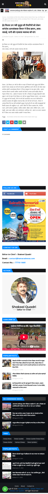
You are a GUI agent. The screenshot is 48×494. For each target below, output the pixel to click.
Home (4, 17)
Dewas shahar (7, 442)
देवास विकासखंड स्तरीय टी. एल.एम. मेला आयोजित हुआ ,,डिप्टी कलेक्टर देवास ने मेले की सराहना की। (29, 474)
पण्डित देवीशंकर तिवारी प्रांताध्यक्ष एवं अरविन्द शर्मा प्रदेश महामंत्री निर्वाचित (29, 375)
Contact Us (30, 486)
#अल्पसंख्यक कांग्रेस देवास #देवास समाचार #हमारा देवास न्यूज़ (22, 17)
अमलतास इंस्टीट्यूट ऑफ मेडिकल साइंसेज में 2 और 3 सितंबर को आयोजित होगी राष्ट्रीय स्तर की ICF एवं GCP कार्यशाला (29, 405)
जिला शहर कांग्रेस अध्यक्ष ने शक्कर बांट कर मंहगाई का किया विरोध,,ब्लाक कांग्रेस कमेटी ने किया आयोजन (28, 414)
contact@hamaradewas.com (22, 258)
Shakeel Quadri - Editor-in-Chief (14, 37)
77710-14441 (20, 262)
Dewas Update (19, 439)
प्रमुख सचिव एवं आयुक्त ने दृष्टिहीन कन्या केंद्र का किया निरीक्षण (29, 423)
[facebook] (12, 194)
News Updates (32, 442)
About (23, 486)
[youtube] (35, 194)
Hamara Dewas (20, 442)
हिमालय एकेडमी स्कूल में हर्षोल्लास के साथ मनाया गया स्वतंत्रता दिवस (28, 455)
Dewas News (7, 439)
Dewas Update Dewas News (35, 439)
